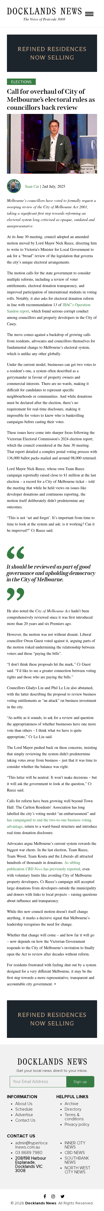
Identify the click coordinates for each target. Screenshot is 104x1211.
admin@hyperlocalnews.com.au (31, 1145)
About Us (23, 1104)
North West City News (77, 1170)
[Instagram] (53, 1197)
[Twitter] (62, 1197)
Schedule (24, 1109)
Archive (71, 1104)
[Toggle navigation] (89, 14)
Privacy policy (77, 1125)
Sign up (80, 1082)
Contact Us (25, 1120)
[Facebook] (45, 1197)
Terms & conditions (74, 1117)
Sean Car (32, 186)
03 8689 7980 (28, 1153)
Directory (73, 1109)
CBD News (75, 1153)
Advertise (24, 1115)
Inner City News (75, 1145)
